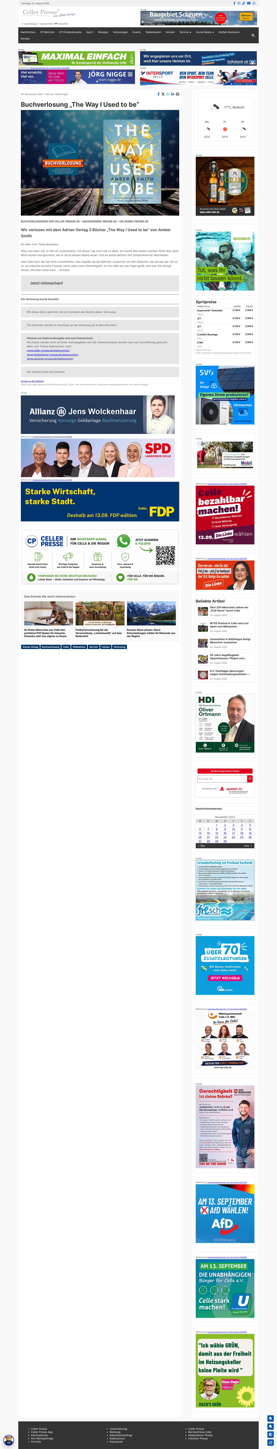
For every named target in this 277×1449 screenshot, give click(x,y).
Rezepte (103, 32)
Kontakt (25, 38)
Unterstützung (118, 1428)
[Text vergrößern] (270, 1418)
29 (216, 841)
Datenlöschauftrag (121, 1435)
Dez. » (248, 845)
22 (216, 837)
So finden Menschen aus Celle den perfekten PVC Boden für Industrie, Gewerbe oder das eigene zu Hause (45, 633)
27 (199, 841)
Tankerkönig (206, 353)
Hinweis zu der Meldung (32, 381)
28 (208, 841)
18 (241, 833)
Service (184, 32)
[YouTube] (249, 3)
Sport (89, 32)
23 (225, 837)
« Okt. (201, 845)
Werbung (115, 1432)
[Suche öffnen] (253, 35)
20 (200, 837)
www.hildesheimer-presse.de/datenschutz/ (52, 354)
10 (233, 829)
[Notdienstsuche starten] (249, 778)
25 (241, 837)
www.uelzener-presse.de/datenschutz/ (50, 358)
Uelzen (106, 647)
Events (137, 32)
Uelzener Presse (198, 1438)
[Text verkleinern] (270, 1426)
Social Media (203, 32)
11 (242, 829)
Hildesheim (79, 647)
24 (233, 837)
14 (208, 833)
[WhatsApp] (254, 3)
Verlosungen (120, 32)
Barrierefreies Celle (199, 1432)
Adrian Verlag (30, 647)
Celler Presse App (42, 1432)
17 (233, 833)
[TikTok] (243, 3)
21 (208, 837)
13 (200, 833)
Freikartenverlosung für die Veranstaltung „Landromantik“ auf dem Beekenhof (99, 633)
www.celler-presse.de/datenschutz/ (48, 350)
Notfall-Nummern (229, 32)
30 (225, 841)
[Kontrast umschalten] (270, 1434)
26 (250, 837)
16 (225, 833)
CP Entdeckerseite (70, 32)
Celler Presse (39, 1428)
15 (216, 833)
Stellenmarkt (153, 32)
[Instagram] (238, 3)
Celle (66, 647)
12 (250, 829)
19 (250, 833)
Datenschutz (117, 1438)
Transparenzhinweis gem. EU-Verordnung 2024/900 (49, 68)
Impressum (116, 1441)
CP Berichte (47, 32)
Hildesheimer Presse (200, 1435)
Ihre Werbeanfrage (42, 1438)
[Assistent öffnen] (8, 1440)
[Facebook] (234, 3)
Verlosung (119, 647)
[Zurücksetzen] (270, 1442)
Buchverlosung (50, 647)
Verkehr (170, 32)
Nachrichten (28, 32)
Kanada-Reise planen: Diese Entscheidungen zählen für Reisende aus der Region (151, 633)
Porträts (36, 1441)
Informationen (39, 1435)
